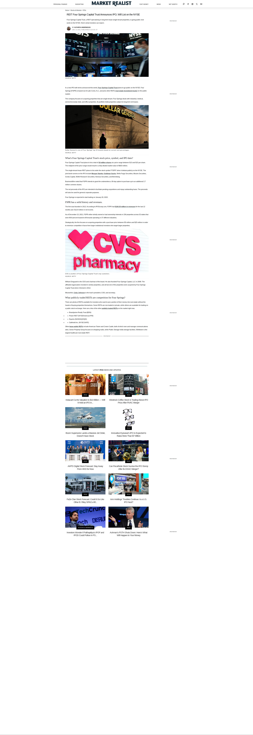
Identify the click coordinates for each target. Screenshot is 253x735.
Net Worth (173, 4)
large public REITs (76, 326)
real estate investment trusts (126, 91)
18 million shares (105, 162)
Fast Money (144, 4)
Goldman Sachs (110, 173)
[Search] (184, 3)
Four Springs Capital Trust (108, 88)
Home (67, 10)
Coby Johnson (79, 293)
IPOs (84, 10)
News (159, 4)
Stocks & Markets (76, 10)
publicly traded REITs (110, 308)
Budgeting (79, 4)
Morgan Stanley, (98, 173)
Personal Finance (60, 4)
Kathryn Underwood (82, 27)
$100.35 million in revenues (125, 206)
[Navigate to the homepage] (111, 3)
